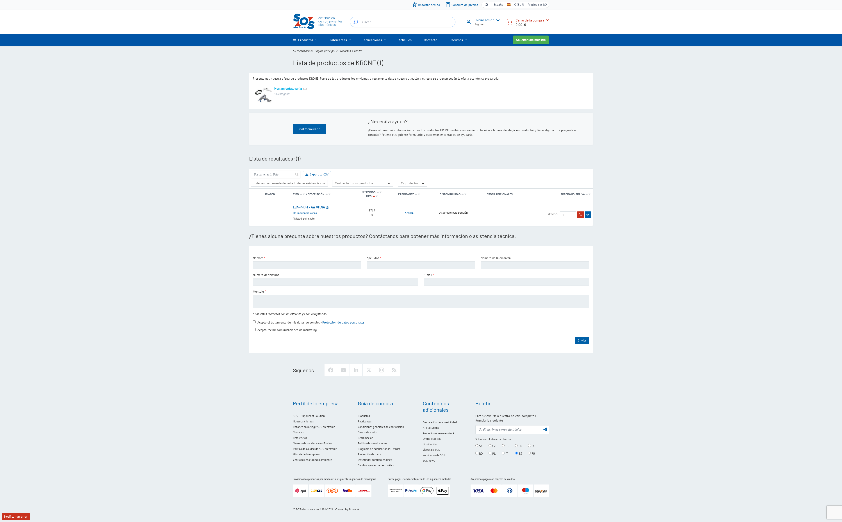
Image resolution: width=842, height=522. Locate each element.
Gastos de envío (367, 432)
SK (480, 446)
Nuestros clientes (303, 421)
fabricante (406, 194)
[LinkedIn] (356, 370)
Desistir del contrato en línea (375, 460)
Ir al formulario (309, 129)
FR (533, 453)
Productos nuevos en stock (438, 433)
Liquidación (430, 444)
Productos (345, 51)
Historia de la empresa (306, 454)
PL (493, 453)
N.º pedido (369, 192)
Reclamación (365, 438)
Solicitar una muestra (531, 40)
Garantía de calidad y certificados (312, 443)
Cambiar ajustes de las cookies (376, 465)
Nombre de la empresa (496, 258)
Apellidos (373, 258)
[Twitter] (369, 370)
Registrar (479, 24)
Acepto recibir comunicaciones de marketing (287, 330)
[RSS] (394, 370)
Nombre (258, 258)
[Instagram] (381, 370)
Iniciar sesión (484, 20)
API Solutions (431, 428)
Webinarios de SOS (434, 455)
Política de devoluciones (372, 443)
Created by (341, 509)
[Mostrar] (588, 214)
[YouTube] (343, 370)
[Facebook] (331, 370)
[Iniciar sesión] (468, 23)
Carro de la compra (530, 20)
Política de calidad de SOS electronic (315, 449)
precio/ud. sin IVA (573, 194)
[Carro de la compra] (509, 21)
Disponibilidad (450, 194)
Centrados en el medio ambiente (312, 460)
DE (533, 446)
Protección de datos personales (343, 322)
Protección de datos (369, 454)
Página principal (325, 51)
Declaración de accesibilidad (440, 422)
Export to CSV (319, 174)
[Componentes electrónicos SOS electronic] (318, 21)
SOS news (429, 461)
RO (480, 453)
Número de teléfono (266, 275)
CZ (493, 446)
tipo (296, 194)
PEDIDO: (553, 214)
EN (520, 446)
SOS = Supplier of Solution (309, 416)
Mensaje (258, 291)
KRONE (409, 213)
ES (520, 453)
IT (506, 453)
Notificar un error (15, 516)
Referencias (300, 438)
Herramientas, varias (288, 88)
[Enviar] (296, 174)
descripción (316, 194)
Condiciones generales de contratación (381, 427)
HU (507, 446)
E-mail (428, 275)
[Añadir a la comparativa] (327, 207)
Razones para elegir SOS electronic (314, 427)
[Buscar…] (355, 22)
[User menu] (497, 20)
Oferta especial (432, 439)
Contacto (298, 432)
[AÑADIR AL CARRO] (580, 214)
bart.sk (355, 509)
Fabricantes (364, 421)
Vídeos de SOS (431, 450)
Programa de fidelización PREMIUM (379, 449)
